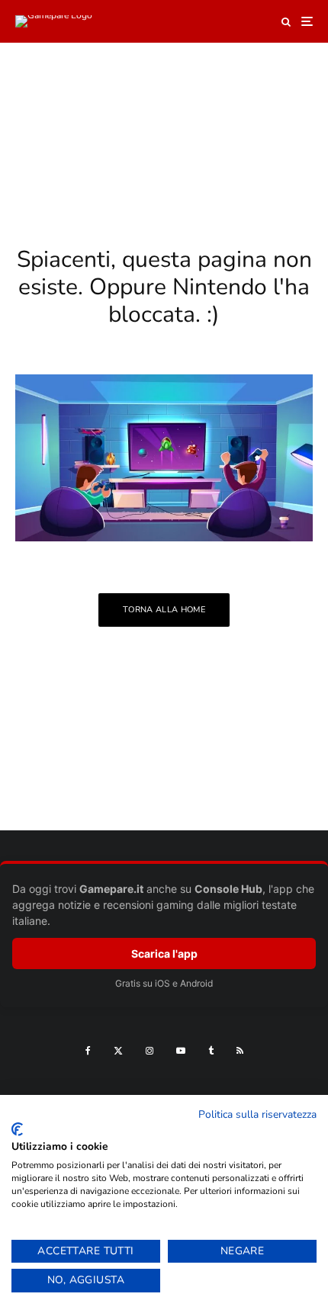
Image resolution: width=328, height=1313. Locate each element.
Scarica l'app (164, 953)
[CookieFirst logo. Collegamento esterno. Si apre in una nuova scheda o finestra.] (17, 1129)
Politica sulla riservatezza (257, 1114)
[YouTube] (181, 1051)
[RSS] (240, 1051)
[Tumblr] (211, 1051)
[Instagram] (149, 1051)
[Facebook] (88, 1051)
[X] (118, 1051)
